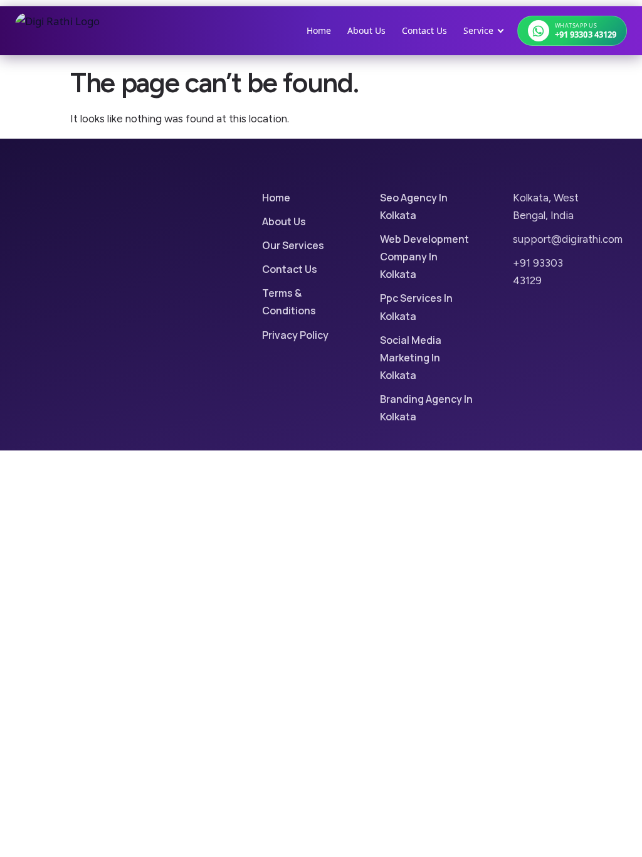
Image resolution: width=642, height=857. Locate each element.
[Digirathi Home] (57, 31)
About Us (366, 30)
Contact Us (424, 30)
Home (319, 30)
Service (478, 30)
